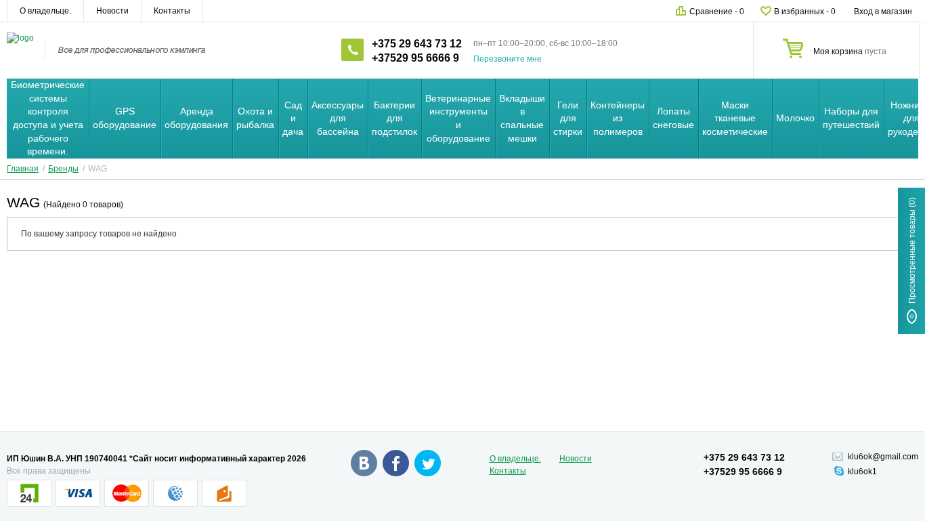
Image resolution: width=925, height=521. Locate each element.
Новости (112, 11)
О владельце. (45, 11)
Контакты (172, 11)
